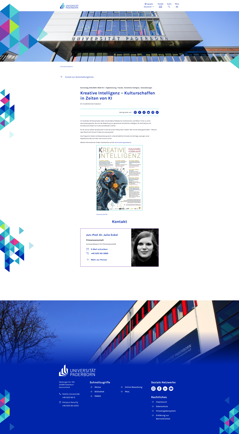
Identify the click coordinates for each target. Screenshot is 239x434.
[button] (150, 5)
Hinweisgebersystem (166, 411)
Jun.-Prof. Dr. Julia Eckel (102, 235)
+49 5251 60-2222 (70, 405)
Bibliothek (99, 391)
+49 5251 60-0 (68, 397)
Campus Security (70, 402)
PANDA (98, 396)
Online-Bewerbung (133, 387)
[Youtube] (171, 388)
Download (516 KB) (101, 214)
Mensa (98, 387)
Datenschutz (162, 406)
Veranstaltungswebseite (123, 142)
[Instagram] (153, 388)
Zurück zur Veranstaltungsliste (79, 77)
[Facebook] (159, 388)
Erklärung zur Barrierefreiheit (163, 417)
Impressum (161, 402)
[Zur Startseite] (69, 5)
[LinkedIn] (165, 388)
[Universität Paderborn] (119, 370)
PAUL (127, 391)
